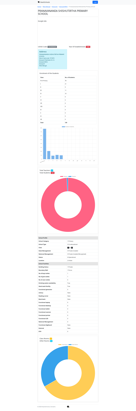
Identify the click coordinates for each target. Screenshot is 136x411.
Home (39, 7)
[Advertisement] (68, 35)
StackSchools (45, 2)
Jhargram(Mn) (63, 7)
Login (95, 2)
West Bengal (46, 7)
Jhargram (55, 7)
